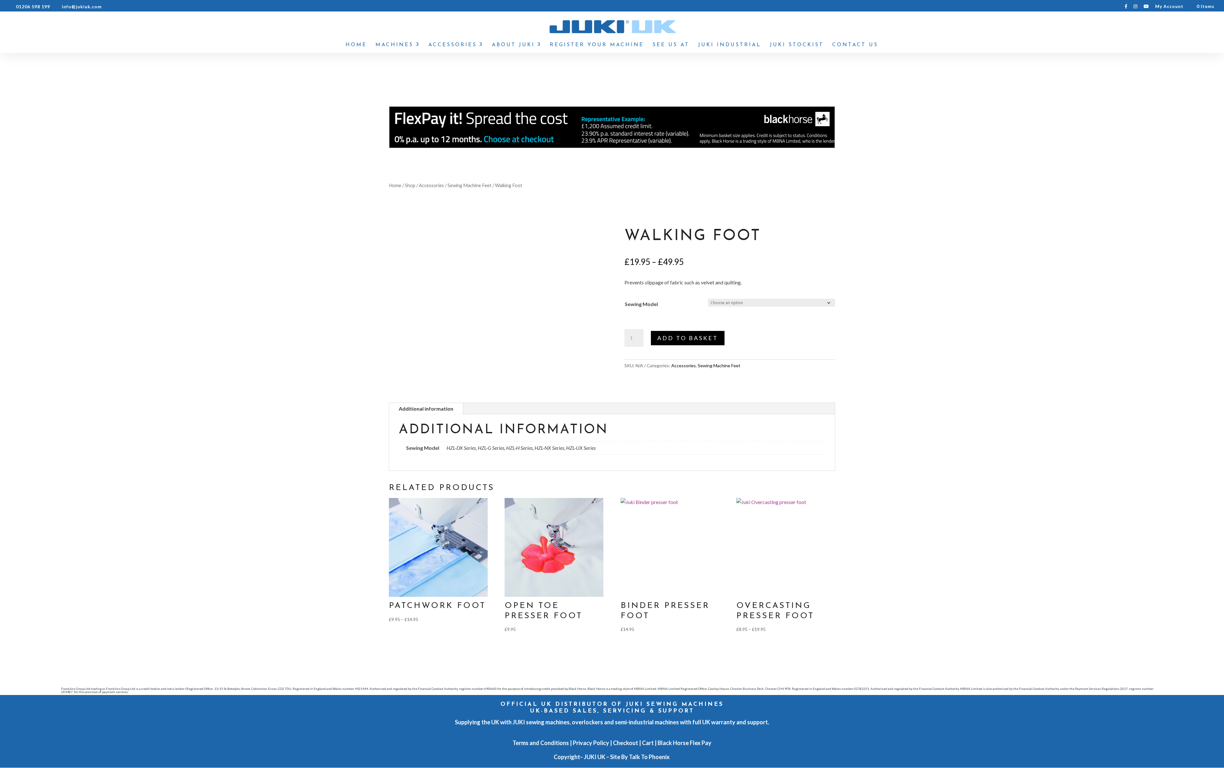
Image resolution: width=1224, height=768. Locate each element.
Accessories (452, 45)
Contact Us (855, 45)
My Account (1169, 6)
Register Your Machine (597, 45)
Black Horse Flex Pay (684, 742)
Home (356, 45)
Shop (410, 185)
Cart (648, 742)
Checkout (625, 742)
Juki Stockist (797, 45)
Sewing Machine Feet (470, 185)
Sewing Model (641, 304)
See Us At (670, 45)
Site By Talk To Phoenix (640, 756)
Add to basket (687, 337)
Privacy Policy (591, 742)
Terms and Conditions (541, 742)
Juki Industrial (729, 45)
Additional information (426, 409)
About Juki (513, 45)
